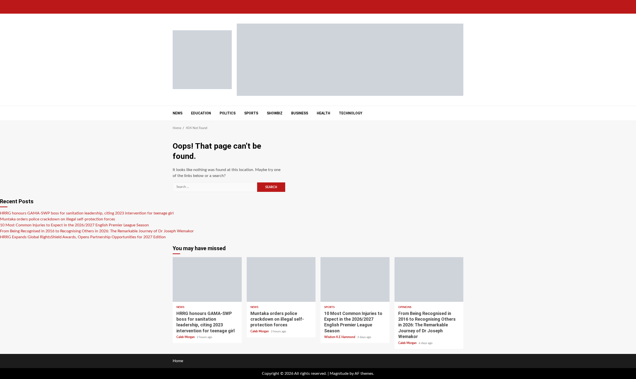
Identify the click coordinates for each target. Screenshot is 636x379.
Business (299, 113)
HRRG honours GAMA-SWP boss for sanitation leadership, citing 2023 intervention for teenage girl (87, 213)
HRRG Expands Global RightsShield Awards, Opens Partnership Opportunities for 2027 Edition (83, 237)
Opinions (404, 307)
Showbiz (274, 113)
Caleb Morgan (186, 337)
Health (323, 113)
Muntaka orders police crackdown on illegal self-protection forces (57, 219)
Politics (228, 113)
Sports (251, 113)
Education (201, 113)
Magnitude (339, 374)
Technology (350, 113)
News (177, 113)
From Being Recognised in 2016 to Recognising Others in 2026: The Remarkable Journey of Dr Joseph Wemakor (97, 231)
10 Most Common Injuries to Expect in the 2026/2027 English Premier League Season (74, 225)
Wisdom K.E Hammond (340, 337)
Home (178, 361)
